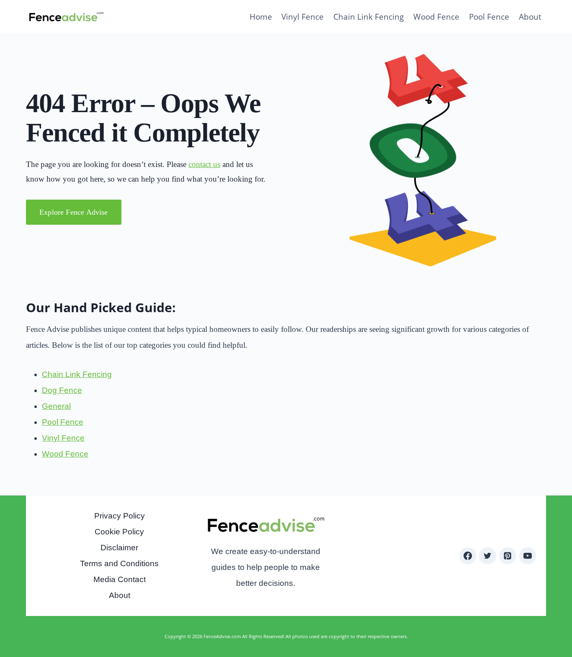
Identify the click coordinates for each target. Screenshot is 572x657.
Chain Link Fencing (368, 16)
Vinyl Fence (302, 16)
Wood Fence (436, 16)
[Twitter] (487, 555)
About (530, 16)
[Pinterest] (507, 555)
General (56, 406)
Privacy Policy (119, 515)
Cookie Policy (119, 531)
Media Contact (119, 579)
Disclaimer (119, 547)
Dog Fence (62, 390)
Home (261, 16)
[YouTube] (527, 555)
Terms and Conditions (119, 563)
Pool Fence (489, 16)
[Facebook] (467, 555)
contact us (204, 164)
